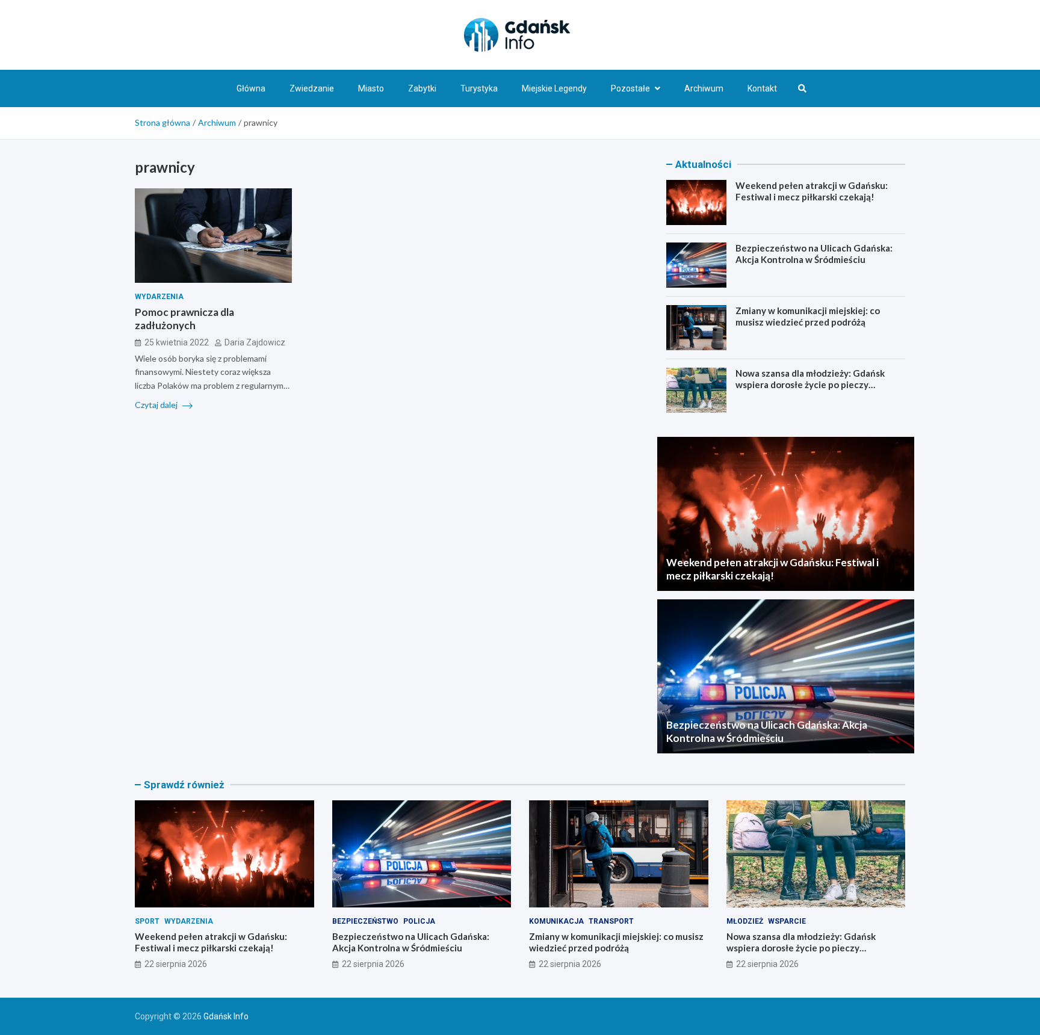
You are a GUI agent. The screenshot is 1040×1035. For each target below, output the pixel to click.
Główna (251, 88)
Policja (419, 921)
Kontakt (762, 88)
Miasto (371, 88)
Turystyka (479, 88)
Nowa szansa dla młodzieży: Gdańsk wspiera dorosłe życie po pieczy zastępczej (810, 385)
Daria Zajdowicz (254, 342)
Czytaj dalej (157, 405)
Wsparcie (787, 921)
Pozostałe (630, 88)
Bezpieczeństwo (365, 921)
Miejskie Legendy (554, 88)
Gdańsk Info (226, 1016)
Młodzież (744, 921)
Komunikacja (556, 921)
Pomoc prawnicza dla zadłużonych (184, 319)
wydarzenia (159, 296)
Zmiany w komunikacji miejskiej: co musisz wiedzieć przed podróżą (807, 316)
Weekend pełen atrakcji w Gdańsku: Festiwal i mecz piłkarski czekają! (811, 191)
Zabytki (422, 88)
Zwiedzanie (311, 88)
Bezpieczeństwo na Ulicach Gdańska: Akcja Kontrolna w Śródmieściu (814, 254)
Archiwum (703, 88)
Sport (147, 921)
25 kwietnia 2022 (176, 342)
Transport (611, 921)
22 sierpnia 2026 (175, 964)
